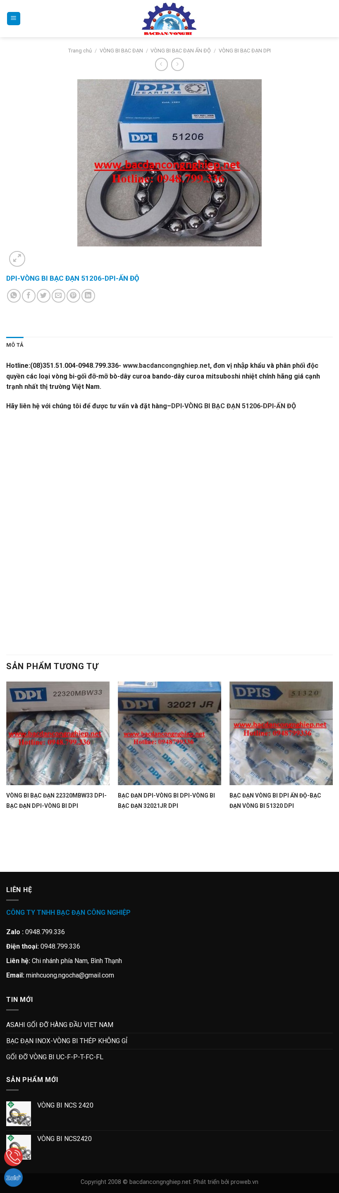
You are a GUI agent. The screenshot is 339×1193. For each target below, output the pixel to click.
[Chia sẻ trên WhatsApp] (14, 296)
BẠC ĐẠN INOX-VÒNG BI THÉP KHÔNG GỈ (66, 1041)
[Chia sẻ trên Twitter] (43, 296)
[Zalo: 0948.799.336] (13, 1177)
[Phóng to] (17, 259)
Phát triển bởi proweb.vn (225, 1182)
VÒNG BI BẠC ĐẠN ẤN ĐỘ (180, 50)
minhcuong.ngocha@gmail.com (70, 975)
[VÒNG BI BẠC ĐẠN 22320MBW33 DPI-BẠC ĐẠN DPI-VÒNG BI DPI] (58, 733)
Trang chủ (80, 50)
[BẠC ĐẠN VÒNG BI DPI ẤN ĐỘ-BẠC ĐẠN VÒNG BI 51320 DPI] (281, 733)
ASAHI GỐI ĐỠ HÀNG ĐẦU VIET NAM (59, 1025)
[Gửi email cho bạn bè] (58, 296)
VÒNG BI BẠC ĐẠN (121, 50)
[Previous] (10, 857)
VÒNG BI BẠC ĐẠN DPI (245, 50)
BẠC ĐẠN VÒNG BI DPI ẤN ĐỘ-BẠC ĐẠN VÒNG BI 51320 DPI (275, 800)
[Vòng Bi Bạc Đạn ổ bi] (169, 18)
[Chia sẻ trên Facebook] (29, 296)
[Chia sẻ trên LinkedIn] (88, 296)
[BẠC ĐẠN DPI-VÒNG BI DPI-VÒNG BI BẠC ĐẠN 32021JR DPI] (169, 733)
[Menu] (13, 19)
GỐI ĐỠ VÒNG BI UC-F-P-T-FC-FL (54, 1057)
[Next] (37, 254)
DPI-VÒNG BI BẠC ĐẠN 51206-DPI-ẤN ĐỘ (233, 406)
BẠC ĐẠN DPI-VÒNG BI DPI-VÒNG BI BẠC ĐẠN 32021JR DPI (166, 800)
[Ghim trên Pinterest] (73, 296)
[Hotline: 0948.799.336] (13, 1157)
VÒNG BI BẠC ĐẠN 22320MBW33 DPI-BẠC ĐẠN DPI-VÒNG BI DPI (56, 800)
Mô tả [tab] (15, 345)
